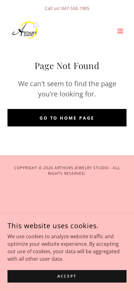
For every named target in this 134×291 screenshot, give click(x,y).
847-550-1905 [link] (75, 8)
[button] (120, 31)
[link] (27, 30)
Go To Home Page (67, 118)
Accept (66, 276)
